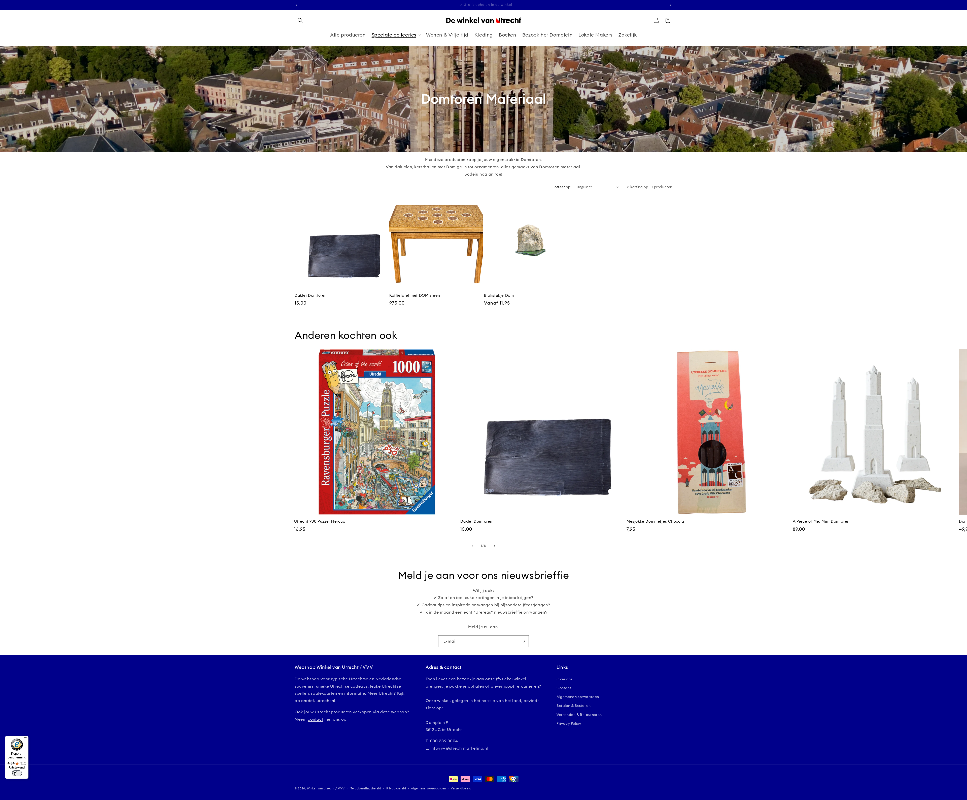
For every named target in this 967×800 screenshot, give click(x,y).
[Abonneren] (523, 641)
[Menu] (25, 739)
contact (315, 719)
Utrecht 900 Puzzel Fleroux (319, 521)
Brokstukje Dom (499, 295)
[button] (300, 20)
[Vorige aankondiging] (296, 5)
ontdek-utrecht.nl (318, 700)
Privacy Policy (569, 723)
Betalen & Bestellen (574, 705)
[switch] (17, 773)
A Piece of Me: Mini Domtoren (821, 521)
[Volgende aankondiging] (670, 5)
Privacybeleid (396, 788)
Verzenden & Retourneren (579, 714)
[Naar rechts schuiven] (494, 546)
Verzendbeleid (461, 788)
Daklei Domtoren (311, 295)
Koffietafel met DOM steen (414, 295)
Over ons (564, 679)
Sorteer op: (561, 187)
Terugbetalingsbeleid (366, 788)
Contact (564, 688)
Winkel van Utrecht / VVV (326, 788)
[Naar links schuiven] (472, 546)
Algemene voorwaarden (578, 696)
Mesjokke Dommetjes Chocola (655, 521)
